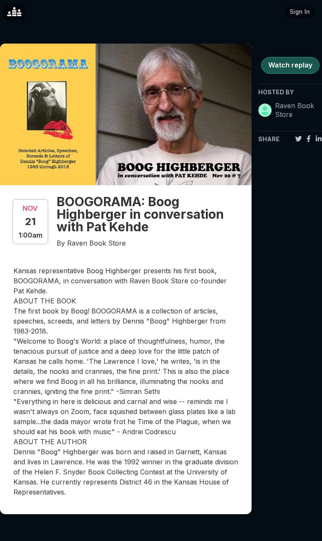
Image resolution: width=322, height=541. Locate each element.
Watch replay (290, 65)
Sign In (300, 11)
